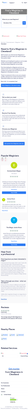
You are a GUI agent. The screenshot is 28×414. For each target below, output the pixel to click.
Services (3, 42)
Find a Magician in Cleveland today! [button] (11, 85)
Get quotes (14, 368)
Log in (25, 2)
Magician (17, 42)
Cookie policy (15, 408)
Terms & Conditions (6, 408)
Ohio (22, 42)
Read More (4, 299)
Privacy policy (23, 408)
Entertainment (10, 42)
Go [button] (24, 23)
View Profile (14, 192)
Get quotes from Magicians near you (14, 143)
